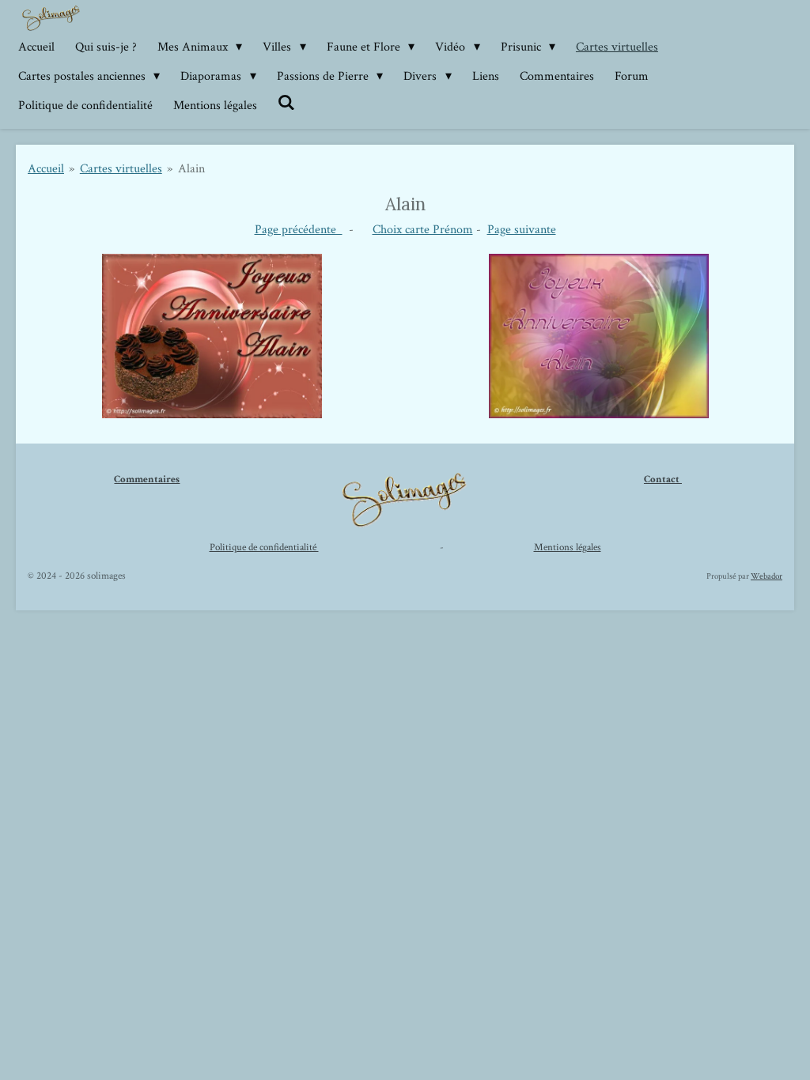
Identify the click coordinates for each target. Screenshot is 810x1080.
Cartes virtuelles (121, 168)
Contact (663, 479)
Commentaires (147, 479)
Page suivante (521, 229)
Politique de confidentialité (264, 547)
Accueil (46, 168)
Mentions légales (567, 547)
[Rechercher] (286, 103)
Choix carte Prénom (423, 229)
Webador (766, 576)
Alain (191, 168)
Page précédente (299, 229)
